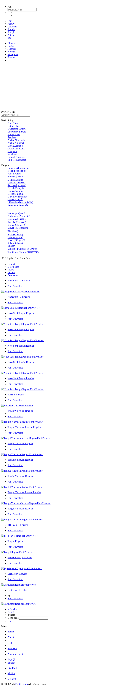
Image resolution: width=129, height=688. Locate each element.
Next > (11, 612)
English (11, 46)
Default (11, 264)
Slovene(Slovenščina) (18, 227)
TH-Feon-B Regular (18, 525)
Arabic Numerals (16, 140)
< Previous (13, 609)
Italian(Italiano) (15, 243)
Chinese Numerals (17, 159)
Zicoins (11, 272)
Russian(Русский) (17, 185)
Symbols (12, 137)
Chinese (12, 43)
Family (11, 23)
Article (11, 35)
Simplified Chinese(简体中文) (23, 248)
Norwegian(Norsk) (17, 213)
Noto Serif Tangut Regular (21, 313)
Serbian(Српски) (16, 225)
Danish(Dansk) (15, 179)
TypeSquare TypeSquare (20, 557)
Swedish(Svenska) (17, 222)
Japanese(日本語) (16, 219)
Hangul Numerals (16, 157)
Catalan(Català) (15, 199)
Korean (11, 51)
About (11, 637)
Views (11, 269)
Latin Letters (14, 126)
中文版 (11, 659)
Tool (10, 37)
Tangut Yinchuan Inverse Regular (24, 427)
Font (10, 21)
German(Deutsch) (16, 182)
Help (10, 642)
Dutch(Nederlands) (17, 196)
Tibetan (11, 57)
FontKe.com (21, 684)
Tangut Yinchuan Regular (20, 411)
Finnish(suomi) (15, 191)
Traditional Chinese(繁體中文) (23, 252)
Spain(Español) (15, 234)
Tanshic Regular (16, 394)
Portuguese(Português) (19, 216)
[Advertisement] (64, 86)
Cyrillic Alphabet (16, 148)
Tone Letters (14, 134)
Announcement (15, 654)
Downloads (13, 266)
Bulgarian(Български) (19, 168)
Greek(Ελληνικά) (16, 240)
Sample (11, 32)
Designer (12, 26)
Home (11, 631)
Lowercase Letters (17, 131)
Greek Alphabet (15, 145)
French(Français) (16, 188)
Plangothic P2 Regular (19, 280)
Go (9, 621)
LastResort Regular (17, 573)
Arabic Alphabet (16, 143)
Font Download (15, 286)
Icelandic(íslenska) (17, 170)
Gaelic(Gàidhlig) (16, 193)
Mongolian (13, 54)
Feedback (12, 648)
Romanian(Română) (18, 205)
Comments (13, 275)
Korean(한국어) (16, 176)
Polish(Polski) (14, 173)
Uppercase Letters (16, 128)
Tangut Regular (15, 541)
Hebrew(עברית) (15, 237)
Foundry (12, 29)
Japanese (12, 48)
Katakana (12, 154)
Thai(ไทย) (13, 231)
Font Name (13, 123)
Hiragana (12, 151)
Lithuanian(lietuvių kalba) (20, 202)
